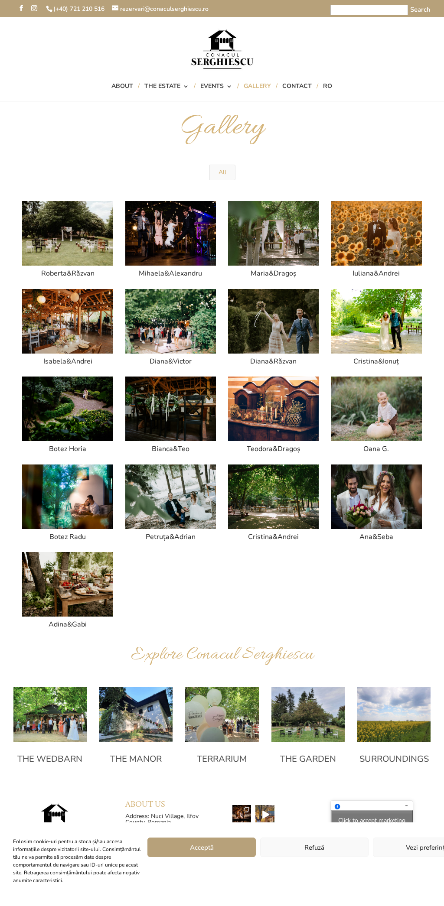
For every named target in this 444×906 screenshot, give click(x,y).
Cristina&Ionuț (376, 361)
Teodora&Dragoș (273, 449)
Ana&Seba (376, 537)
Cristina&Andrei (273, 537)
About (122, 86)
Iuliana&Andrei (376, 273)
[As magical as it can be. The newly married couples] (241, 814)
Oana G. (376, 449)
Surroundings (394, 759)
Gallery (257, 86)
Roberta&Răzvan (68, 273)
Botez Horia (67, 449)
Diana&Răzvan (273, 361)
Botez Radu (67, 537)
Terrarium (222, 759)
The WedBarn (49, 759)
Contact (297, 86)
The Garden (308, 759)
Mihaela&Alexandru (170, 273)
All (222, 172)
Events (212, 86)
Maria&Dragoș (274, 273)
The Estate (162, 86)
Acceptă (202, 847)
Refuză (314, 847)
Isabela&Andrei (67, 361)
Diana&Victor (171, 361)
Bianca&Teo (170, 449)
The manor (136, 759)
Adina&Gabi (68, 624)
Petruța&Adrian (171, 537)
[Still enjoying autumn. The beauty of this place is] (264, 814)
